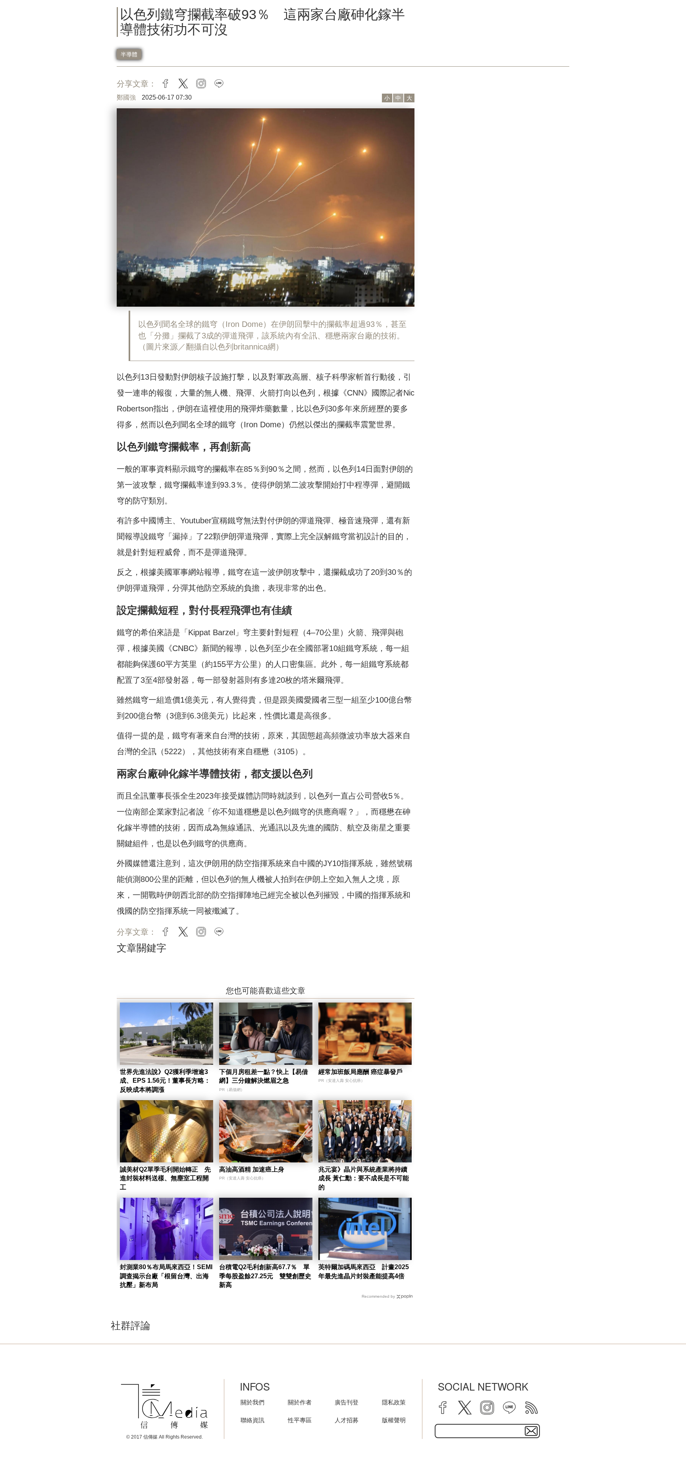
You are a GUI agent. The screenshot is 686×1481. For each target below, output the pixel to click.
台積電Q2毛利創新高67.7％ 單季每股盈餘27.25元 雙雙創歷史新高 (265, 1276)
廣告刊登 (346, 1402)
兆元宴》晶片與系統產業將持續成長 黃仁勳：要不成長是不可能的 (363, 1178)
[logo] (164, 1406)
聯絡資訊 (252, 1420)
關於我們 (252, 1402)
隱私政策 (394, 1402)
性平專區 (300, 1420)
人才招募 (346, 1420)
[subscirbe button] (531, 1431)
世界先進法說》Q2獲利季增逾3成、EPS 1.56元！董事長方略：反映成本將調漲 (165, 1080)
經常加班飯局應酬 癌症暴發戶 (360, 1071)
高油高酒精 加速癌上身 (251, 1169)
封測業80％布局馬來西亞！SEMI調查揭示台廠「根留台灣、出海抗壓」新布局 (166, 1276)
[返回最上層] (660, 1455)
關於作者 (300, 1402)
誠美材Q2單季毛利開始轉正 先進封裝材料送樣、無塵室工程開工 (165, 1178)
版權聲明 (394, 1420)
